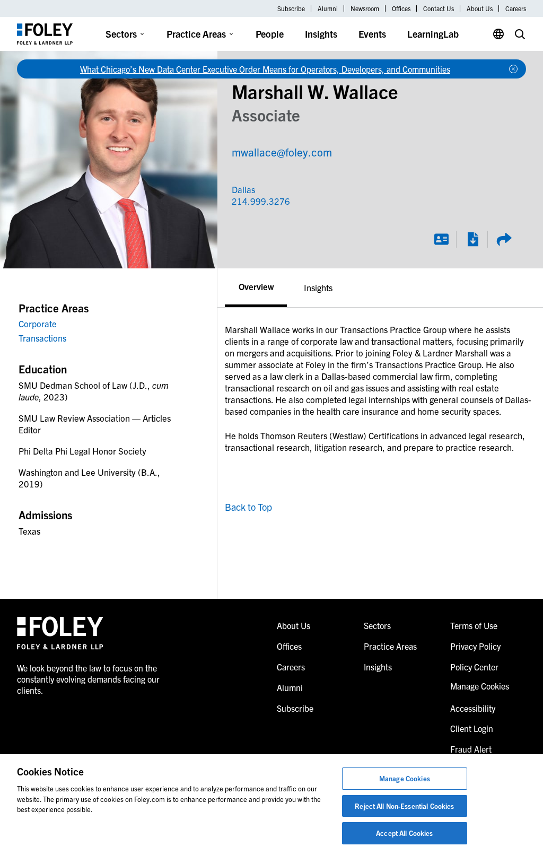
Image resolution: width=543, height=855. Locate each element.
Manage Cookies (404, 778)
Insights (321, 34)
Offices (401, 8)
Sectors (121, 34)
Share (503, 239)
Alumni (328, 8)
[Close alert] (513, 69)
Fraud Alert (471, 749)
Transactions (42, 337)
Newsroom (365, 8)
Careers (515, 8)
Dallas (243, 189)
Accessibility (472, 708)
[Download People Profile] (472, 239)
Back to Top (248, 507)
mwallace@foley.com (282, 152)
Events (372, 34)
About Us (480, 8)
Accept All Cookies (404, 832)
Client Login (471, 728)
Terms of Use (473, 625)
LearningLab (433, 34)
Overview (256, 286)
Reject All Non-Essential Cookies (404, 805)
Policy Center (474, 666)
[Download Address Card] (441, 239)
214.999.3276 (246, 200)
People (270, 34)
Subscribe (291, 8)
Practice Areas (196, 34)
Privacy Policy (475, 646)
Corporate (38, 323)
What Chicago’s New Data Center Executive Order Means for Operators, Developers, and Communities (265, 69)
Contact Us (438, 8)
